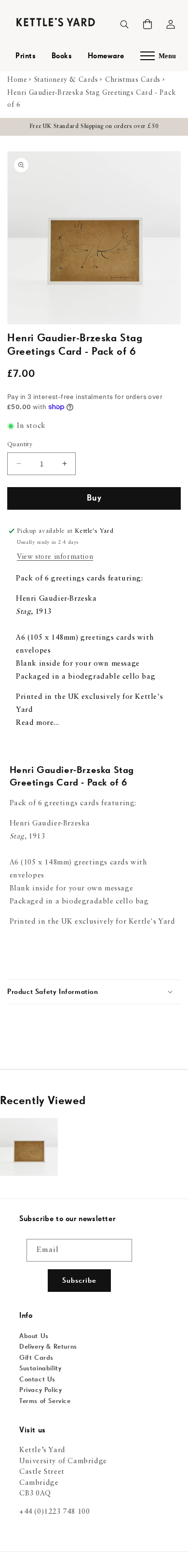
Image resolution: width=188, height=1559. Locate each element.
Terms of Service (45, 1401)
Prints (25, 56)
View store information (55, 557)
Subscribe (79, 1280)
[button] (147, 24)
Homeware (106, 56)
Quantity (19, 444)
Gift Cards (36, 1357)
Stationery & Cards (66, 80)
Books (62, 56)
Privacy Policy (40, 1390)
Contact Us (37, 1379)
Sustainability (40, 1368)
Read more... (37, 723)
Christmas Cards (133, 80)
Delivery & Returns (48, 1346)
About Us (34, 1336)
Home (17, 80)
